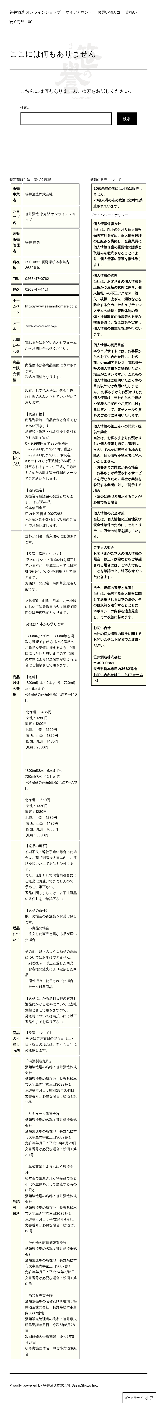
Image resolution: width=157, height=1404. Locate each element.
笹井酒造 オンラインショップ (35, 12)
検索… (25, 108)
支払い (131, 12)
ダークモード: (134, 1397)
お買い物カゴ (108, 12)
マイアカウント (78, 12)
